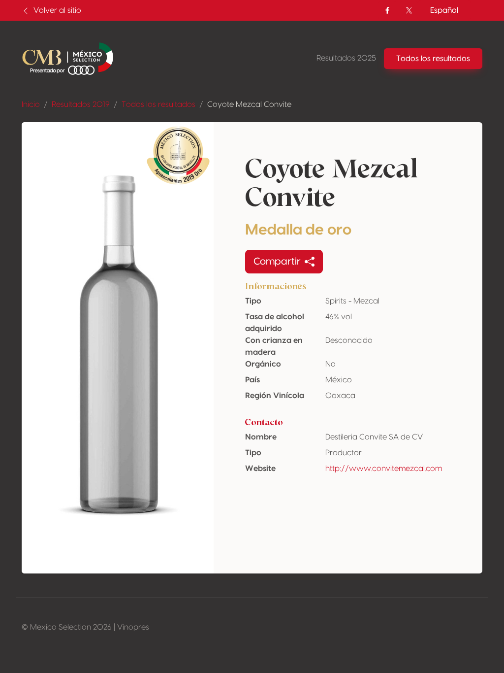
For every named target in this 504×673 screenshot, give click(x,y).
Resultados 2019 (81, 104)
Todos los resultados (158, 104)
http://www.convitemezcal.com (383, 468)
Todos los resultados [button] (433, 59)
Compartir (277, 262)
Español (444, 10)
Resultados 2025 (346, 58)
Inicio (31, 104)
